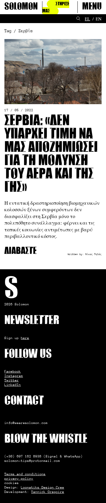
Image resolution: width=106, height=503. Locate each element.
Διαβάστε (20, 251)
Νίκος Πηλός (93, 254)
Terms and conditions (25, 474)
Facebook (12, 371)
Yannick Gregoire (47, 492)
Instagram (13, 376)
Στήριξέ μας (55, 7)
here (25, 338)
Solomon (21, 7)
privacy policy (18, 478)
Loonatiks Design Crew (42, 487)
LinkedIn (12, 384)
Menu (92, 7)
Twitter (11, 380)
